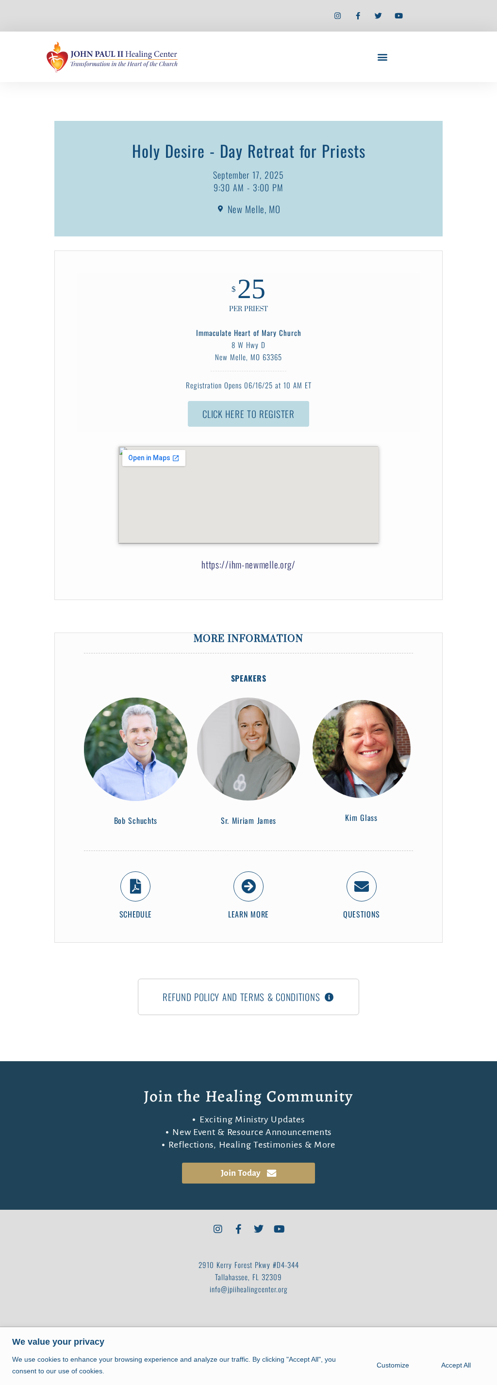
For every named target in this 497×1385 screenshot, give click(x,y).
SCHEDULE (135, 914)
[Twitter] (378, 16)
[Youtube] (398, 16)
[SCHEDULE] (135, 886)
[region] (248, 1356)
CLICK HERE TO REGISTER (248, 413)
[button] (383, 57)
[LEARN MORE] (248, 886)
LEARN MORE (248, 914)
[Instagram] (337, 16)
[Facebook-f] (358, 16)
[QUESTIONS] (362, 886)
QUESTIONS (361, 914)
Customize (393, 1365)
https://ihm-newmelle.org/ (248, 564)
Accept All (456, 1365)
